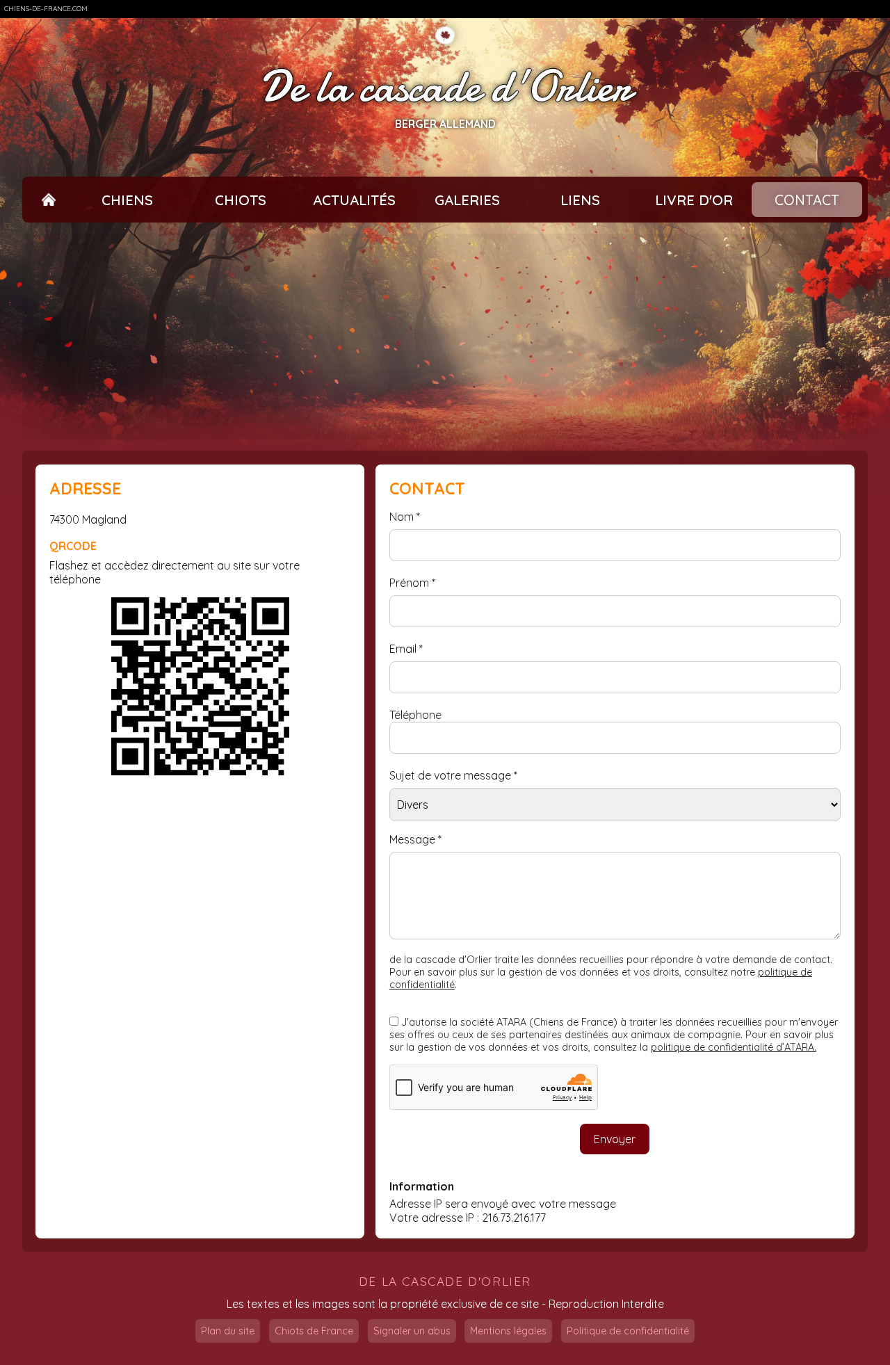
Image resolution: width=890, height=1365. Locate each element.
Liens (580, 200)
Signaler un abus (412, 1331)
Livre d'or (694, 200)
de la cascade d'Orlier (445, 1281)
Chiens (127, 200)
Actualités (354, 200)
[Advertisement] (445, 336)
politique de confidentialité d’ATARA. (733, 1047)
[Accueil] (49, 200)
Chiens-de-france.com (46, 8)
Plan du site (227, 1331)
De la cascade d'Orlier (445, 86)
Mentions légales (508, 1331)
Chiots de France (314, 1331)
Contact (807, 200)
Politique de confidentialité (628, 1331)
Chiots (240, 200)
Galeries (467, 200)
